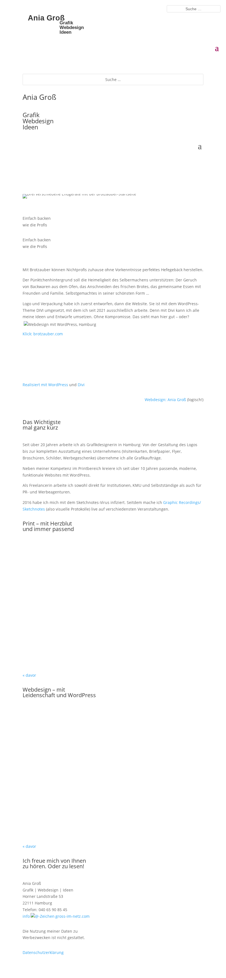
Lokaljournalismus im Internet (113, 773)
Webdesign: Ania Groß (165, 399)
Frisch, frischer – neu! (113, 602)
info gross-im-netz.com (56, 916)
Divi (81, 384)
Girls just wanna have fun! (113, 560)
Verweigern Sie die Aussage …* (113, 818)
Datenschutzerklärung (43, 952)
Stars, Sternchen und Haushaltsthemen (113, 647)
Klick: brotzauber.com (43, 333)
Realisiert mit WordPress (45, 384)
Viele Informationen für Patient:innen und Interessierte (113, 728)
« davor (29, 675)
